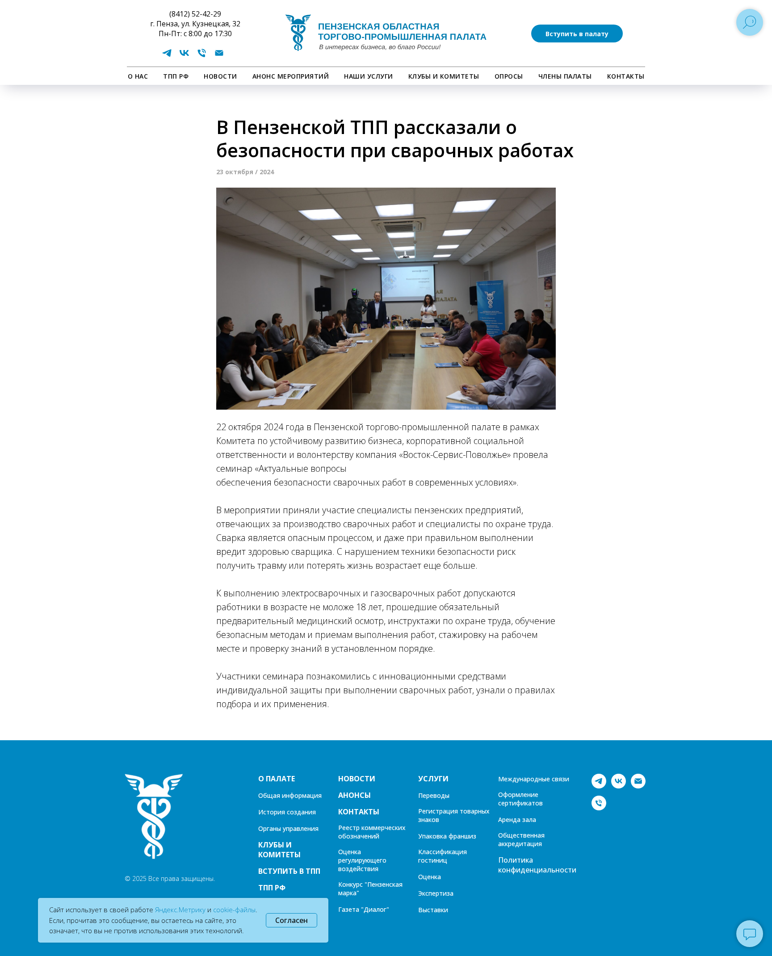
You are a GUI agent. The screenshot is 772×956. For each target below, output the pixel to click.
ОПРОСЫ (509, 76)
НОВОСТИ (220, 76)
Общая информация (290, 795)
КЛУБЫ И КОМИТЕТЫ (443, 76)
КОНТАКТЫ (626, 76)
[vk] (184, 56)
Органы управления (288, 828)
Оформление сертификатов (520, 798)
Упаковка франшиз (447, 836)
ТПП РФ (176, 76)
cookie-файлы (234, 909)
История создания (287, 812)
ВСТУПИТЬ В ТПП (289, 871)
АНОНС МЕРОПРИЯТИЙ (290, 76)
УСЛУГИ (433, 779)
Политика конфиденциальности (537, 865)
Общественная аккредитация (521, 839)
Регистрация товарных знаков (454, 815)
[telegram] (166, 56)
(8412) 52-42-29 (195, 14)
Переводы (433, 795)
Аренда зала (517, 819)
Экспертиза (435, 893)
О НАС (138, 76)
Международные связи (533, 779)
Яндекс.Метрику (180, 909)
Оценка (429, 876)
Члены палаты (565, 76)
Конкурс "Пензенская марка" (370, 888)
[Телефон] (201, 56)
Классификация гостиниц (442, 855)
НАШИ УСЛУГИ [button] (368, 76)
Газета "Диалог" (363, 909)
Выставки (433, 910)
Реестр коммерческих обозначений (372, 831)
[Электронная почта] (219, 56)
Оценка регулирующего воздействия (362, 860)
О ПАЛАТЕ (276, 779)
